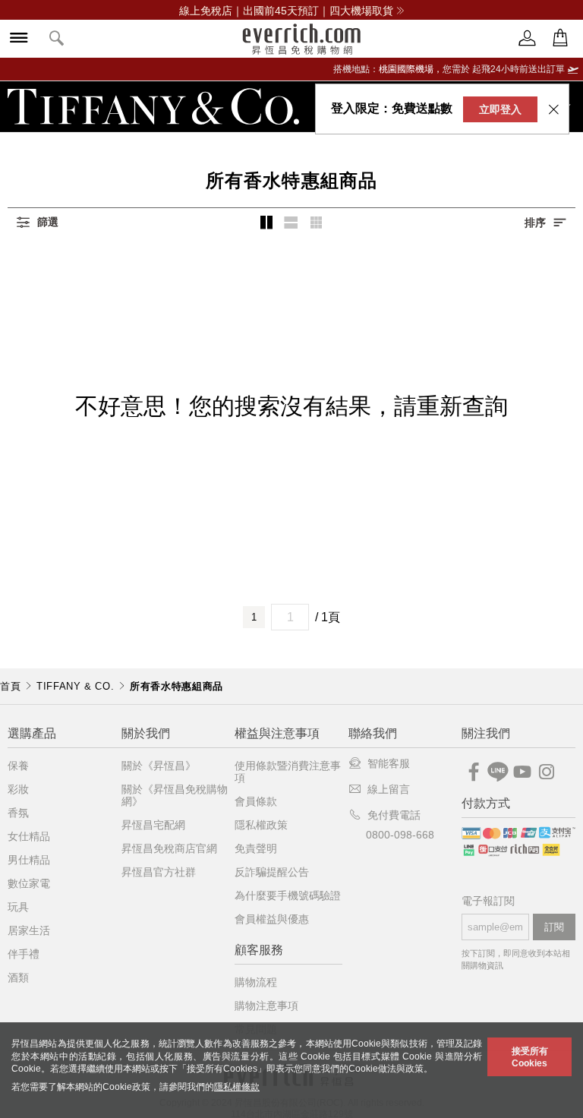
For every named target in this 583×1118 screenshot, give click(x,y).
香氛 (18, 813)
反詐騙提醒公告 (272, 872)
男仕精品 (29, 860)
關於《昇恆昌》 (158, 766)
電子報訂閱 (488, 901)
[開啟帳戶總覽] (528, 38)
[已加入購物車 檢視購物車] (560, 38)
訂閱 (554, 927)
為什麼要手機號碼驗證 (288, 895)
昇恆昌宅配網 (153, 825)
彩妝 (18, 789)
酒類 (18, 977)
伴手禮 (23, 954)
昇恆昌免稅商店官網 (169, 848)
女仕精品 (29, 836)
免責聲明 (256, 848)
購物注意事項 (266, 1006)
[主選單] (19, 39)
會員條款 (256, 801)
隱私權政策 (261, 825)
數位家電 (29, 883)
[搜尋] (57, 39)
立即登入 (500, 109)
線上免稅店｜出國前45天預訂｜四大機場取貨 (286, 11)
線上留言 (388, 789)
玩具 (18, 907)
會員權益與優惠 (272, 919)
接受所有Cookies (530, 1057)
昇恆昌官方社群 (158, 872)
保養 (18, 766)
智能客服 (388, 763)
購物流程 (256, 982)
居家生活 (29, 930)
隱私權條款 (237, 1087)
